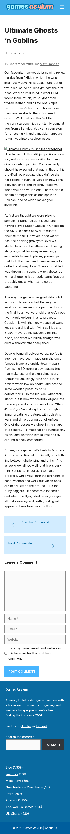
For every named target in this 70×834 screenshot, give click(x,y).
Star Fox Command (35, 522)
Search (53, 745)
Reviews (11, 800)
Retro (9, 794)
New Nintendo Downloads (24, 787)
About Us (51, 828)
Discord (41, 726)
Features (12, 774)
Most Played (14, 781)
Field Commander (20, 543)
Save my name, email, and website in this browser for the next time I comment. (34, 653)
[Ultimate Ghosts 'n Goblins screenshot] (33, 149)
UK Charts (13, 813)
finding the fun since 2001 (24, 715)
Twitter (26, 726)
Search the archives (20, 737)
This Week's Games (19, 807)
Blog (9, 767)
